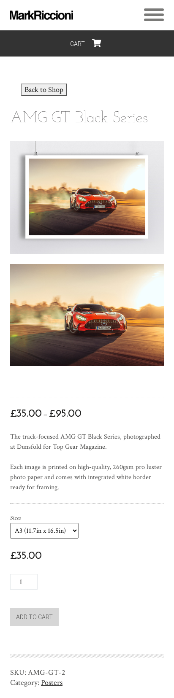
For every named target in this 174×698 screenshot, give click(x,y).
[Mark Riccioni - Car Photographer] (41, 15)
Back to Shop (43, 89)
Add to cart (34, 617)
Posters (52, 682)
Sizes (15, 518)
